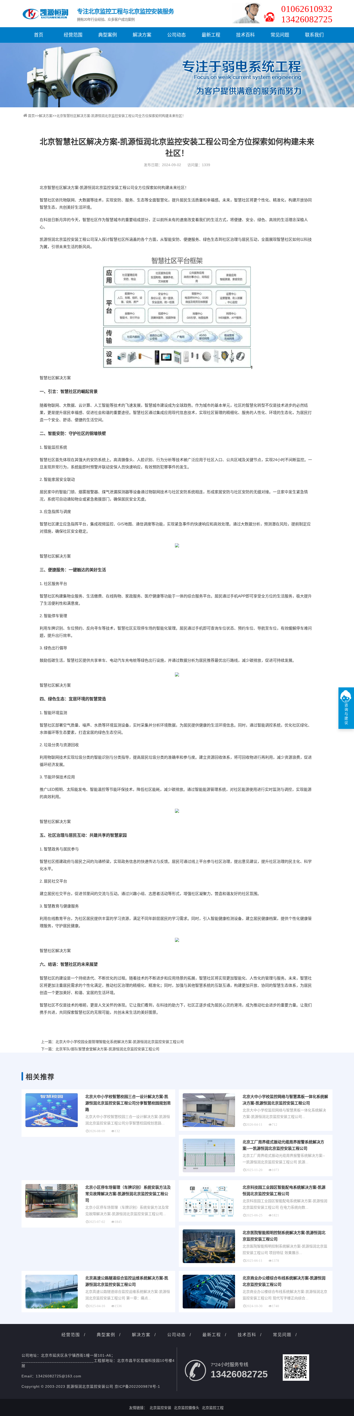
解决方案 (142, 35)
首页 (38, 35)
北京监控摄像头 (186, 1408)
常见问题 (280, 35)
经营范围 (73, 35)
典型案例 (107, 35)
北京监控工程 (213, 1408)
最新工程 (211, 35)
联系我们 (314, 35)
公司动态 (176, 35)
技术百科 (245, 35)
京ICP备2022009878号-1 (137, 1386)
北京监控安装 (160, 1408)
